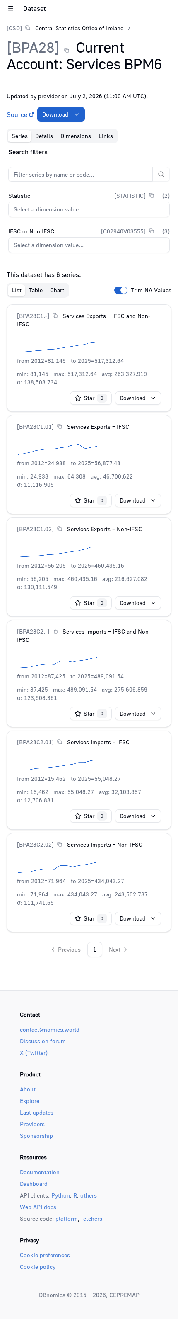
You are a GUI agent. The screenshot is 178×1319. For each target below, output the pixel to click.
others (88, 1195)
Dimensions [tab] (75, 135)
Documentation (40, 1172)
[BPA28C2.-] (33, 631)
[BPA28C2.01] (35, 742)
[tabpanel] (89, 552)
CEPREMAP (124, 1294)
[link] (65, 28)
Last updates (36, 1112)
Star (93, 397)
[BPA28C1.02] (35, 528)
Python (60, 1195)
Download (55, 114)
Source (17, 114)
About (28, 1089)
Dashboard (34, 1183)
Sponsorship (36, 1135)
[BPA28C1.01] (35, 426)
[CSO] (14, 28)
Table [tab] (36, 290)
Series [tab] (20, 135)
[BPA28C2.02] (35, 844)
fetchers (91, 1218)
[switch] (120, 290)
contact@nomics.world (49, 1029)
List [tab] (17, 290)
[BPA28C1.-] (33, 315)
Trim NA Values (151, 290)
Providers (32, 1123)
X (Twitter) (34, 1052)
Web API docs (38, 1206)
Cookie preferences (45, 1254)
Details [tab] (44, 135)
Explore (29, 1100)
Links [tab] (106, 135)
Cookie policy (37, 1266)
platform (66, 1218)
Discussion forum (43, 1041)
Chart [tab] (57, 290)
